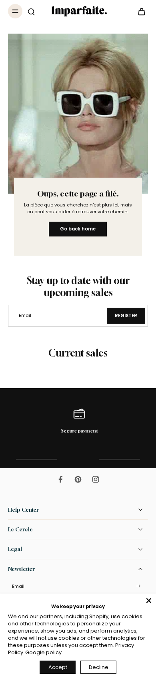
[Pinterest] (78, 479)
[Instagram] (95, 479)
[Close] (149, 601)
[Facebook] (60, 479)
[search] (31, 11)
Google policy (43, 652)
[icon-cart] (139, 11)
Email (18, 586)
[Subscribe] (138, 586)
